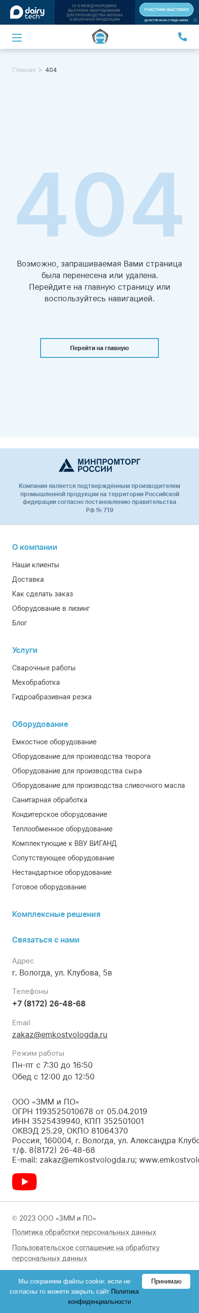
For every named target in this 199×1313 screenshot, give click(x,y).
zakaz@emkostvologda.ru (59, 1034)
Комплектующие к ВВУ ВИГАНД (64, 843)
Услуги (25, 650)
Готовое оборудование (49, 887)
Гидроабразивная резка (52, 697)
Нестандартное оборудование (62, 872)
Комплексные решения (56, 914)
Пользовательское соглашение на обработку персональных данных (86, 1252)
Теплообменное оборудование (62, 829)
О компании (34, 547)
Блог (19, 623)
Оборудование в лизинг (51, 608)
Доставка (28, 579)
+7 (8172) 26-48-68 (48, 1003)
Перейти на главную (99, 348)
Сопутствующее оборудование (63, 858)
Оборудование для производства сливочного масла (98, 785)
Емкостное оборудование (54, 742)
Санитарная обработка (49, 800)
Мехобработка (36, 682)
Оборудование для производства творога (81, 756)
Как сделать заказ (42, 594)
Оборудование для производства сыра (77, 771)
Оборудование (40, 724)
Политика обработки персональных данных (84, 1232)
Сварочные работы (44, 668)
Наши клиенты (35, 565)
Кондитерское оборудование (59, 814)
